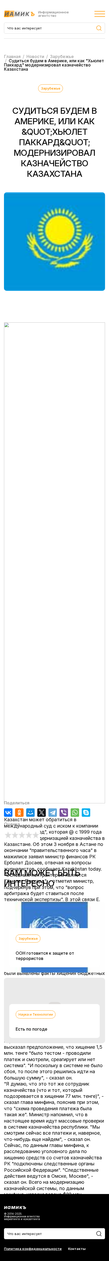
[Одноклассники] (19, 812)
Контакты (77, 1248)
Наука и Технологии (36, 1014)
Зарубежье (50, 88)
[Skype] (86, 812)
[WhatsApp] (75, 812)
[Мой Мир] (30, 812)
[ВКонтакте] (8, 812)
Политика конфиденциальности (33, 1248)
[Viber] (64, 812)
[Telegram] (52, 812)
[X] (41, 812)
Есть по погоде (31, 1029)
